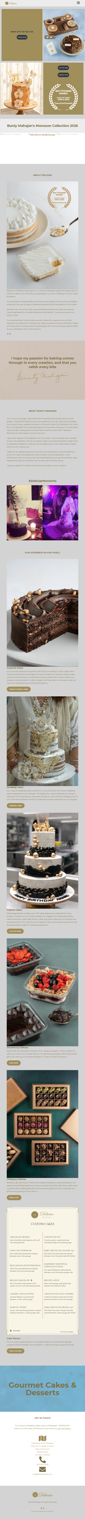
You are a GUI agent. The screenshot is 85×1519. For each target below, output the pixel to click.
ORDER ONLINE (22, 37)
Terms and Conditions (37, 1511)
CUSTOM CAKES (63, 67)
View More (13, 1063)
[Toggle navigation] (78, 3)
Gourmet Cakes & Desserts (42, 1388)
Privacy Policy (49, 1511)
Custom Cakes (15, 931)
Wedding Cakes (15, 805)
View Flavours (15, 1351)
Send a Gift (14, 1197)
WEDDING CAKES (63, 74)
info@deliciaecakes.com (42, 1474)
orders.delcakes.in (63, 1429)
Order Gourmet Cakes (18, 689)
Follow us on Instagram (42, 135)
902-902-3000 (42, 1465)
